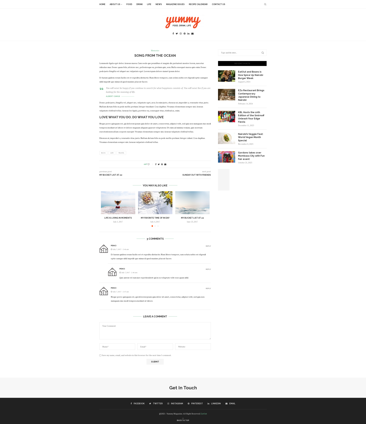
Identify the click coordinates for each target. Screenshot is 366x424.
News (159, 4)
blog (103, 153)
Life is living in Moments (118, 218)
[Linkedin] (188, 33)
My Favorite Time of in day (155, 218)
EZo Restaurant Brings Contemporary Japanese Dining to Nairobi (251, 95)
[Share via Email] (165, 164)
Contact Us (218, 4)
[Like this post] (150, 164)
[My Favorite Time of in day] (155, 202)
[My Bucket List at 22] (192, 202)
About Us (115, 4)
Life (149, 4)
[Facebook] (173, 33)
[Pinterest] (185, 33)
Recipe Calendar (198, 4)
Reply (208, 246)
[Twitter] (177, 33)
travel (121, 153)
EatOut (204, 413)
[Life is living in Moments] (118, 202)
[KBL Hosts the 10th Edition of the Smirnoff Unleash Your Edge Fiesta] (226, 116)
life (112, 153)
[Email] (192, 33)
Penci (113, 245)
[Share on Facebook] (155, 164)
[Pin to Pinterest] (162, 164)
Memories (155, 51)
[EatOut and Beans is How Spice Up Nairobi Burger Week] (226, 76)
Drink (139, 4)
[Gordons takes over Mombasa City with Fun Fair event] (226, 157)
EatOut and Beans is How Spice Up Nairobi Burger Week (250, 75)
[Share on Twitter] (159, 164)
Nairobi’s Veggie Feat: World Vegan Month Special (250, 137)
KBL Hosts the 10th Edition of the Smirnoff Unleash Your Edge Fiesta (251, 117)
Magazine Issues (175, 4)
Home (102, 4)
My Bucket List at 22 (192, 218)
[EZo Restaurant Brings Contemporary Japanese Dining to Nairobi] (226, 94)
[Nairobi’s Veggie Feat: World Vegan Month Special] (226, 138)
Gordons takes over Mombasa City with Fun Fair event (251, 155)
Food (129, 4)
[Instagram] (181, 33)
